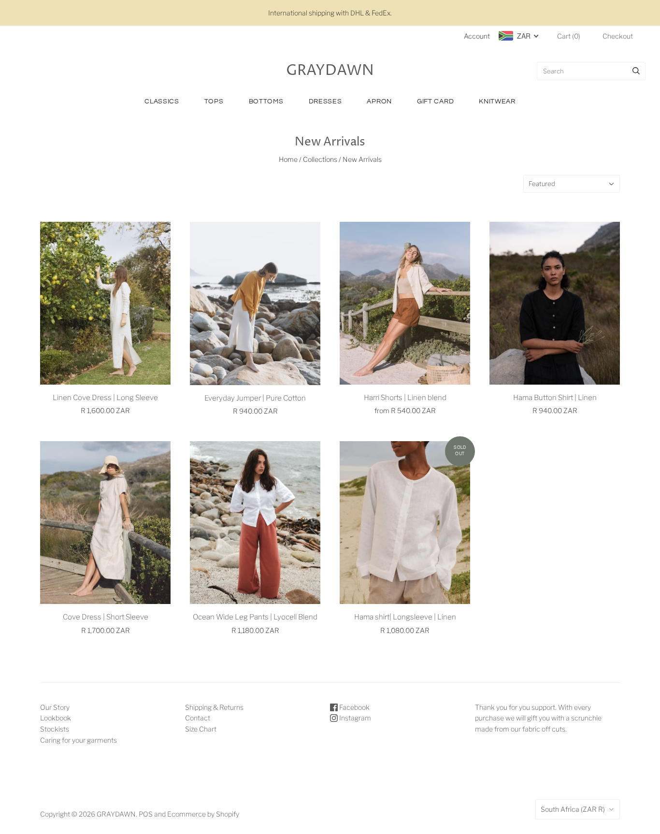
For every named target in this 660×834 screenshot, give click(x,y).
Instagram (354, 718)
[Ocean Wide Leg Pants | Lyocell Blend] (255, 522)
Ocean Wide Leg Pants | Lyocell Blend (255, 617)
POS (146, 814)
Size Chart (200, 729)
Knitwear (497, 101)
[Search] (636, 71)
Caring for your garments (78, 740)
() (568, 36)
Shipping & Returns (214, 707)
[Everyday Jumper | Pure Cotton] (255, 303)
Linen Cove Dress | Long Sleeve (105, 397)
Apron (379, 101)
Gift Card (435, 101)
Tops (214, 101)
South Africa (573, 809)
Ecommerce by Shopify (203, 814)
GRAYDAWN (116, 814)
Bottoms (266, 101)
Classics (161, 101)
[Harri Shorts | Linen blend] (405, 303)
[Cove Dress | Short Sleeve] (105, 522)
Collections (320, 159)
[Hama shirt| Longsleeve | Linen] (405, 522)
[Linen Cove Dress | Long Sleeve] (105, 303)
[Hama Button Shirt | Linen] (554, 303)
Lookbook (55, 718)
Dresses (325, 101)
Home (288, 159)
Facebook (354, 707)
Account (477, 36)
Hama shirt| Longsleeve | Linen (405, 617)
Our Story (55, 707)
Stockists (54, 729)
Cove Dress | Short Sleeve (105, 617)
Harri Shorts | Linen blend (405, 397)
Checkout (618, 36)
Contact (197, 718)
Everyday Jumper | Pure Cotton (255, 398)
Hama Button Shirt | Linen (555, 397)
